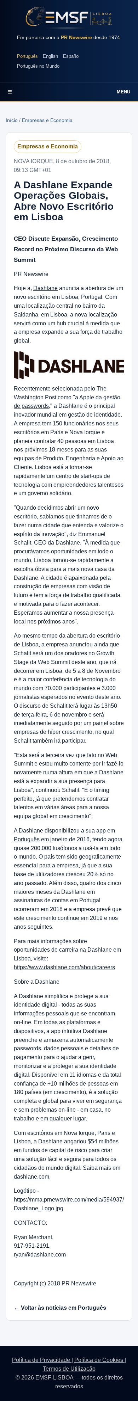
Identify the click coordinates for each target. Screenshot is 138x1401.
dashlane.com (31, 1177)
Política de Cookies (99, 1360)
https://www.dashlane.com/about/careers (64, 967)
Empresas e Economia (47, 120)
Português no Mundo (38, 66)
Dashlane (45, 288)
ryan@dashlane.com (40, 1255)
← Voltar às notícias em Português (60, 1308)
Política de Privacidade (41, 1360)
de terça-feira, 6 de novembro (50, 715)
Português (27, 56)
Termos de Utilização (69, 1369)
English (50, 56)
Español (71, 56)
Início (12, 120)
